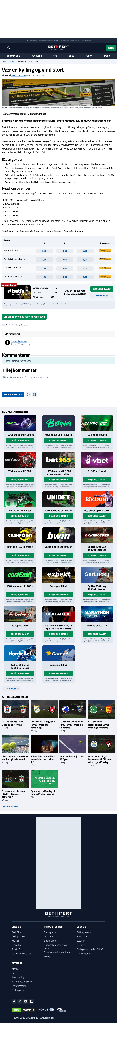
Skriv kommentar (13, 394)
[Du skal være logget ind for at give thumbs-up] (3, 325)
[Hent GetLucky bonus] (97, 575)
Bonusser (36, 55)
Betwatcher (82, 936)
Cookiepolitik (18, 990)
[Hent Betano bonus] (97, 499)
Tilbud (47, 956)
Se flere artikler (10, 806)
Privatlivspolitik (19, 986)
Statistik (81, 940)
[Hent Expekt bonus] (58, 575)
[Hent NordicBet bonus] (20, 653)
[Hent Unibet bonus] (58, 499)
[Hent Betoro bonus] (20, 460)
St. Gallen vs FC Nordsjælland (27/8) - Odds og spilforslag (99, 724)
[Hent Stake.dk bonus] (20, 499)
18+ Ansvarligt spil (45, 1018)
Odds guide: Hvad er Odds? (90, 949)
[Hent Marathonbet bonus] (97, 614)
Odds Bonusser (51, 936)
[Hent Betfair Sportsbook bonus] (17, 292)
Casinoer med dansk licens (57, 952)
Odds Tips (16, 932)
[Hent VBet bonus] (97, 460)
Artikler (12, 61)
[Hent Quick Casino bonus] (20, 423)
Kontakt (16, 969)
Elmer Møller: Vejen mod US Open (71, 758)
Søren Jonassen (18, 75)
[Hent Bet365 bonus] (58, 460)
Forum (89, 55)
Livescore (81, 945)
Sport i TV (16, 949)
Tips (55, 55)
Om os (15, 973)
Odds (71, 55)
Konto (111, 47)
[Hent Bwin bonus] (58, 535)
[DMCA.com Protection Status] (24, 1010)
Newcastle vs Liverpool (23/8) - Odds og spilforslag (13, 794)
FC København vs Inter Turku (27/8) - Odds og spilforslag (71, 724)
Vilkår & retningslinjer (22, 981)
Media (107, 55)
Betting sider (50, 932)
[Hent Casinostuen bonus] (97, 535)
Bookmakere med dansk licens (56, 946)
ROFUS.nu (53, 40)
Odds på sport (18, 936)
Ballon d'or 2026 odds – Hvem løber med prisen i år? (43, 759)
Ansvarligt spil (84, 953)
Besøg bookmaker (102, 288)
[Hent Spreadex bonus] (58, 614)
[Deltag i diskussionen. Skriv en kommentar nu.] (58, 382)
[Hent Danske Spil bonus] (58, 653)
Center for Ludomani (22, 953)
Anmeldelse (102, 295)
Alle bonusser (11, 688)
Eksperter (16, 945)
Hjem (4, 61)
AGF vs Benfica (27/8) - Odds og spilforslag (14, 723)
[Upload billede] (34, 394)
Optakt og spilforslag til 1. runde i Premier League (44, 792)
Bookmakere (13, 55)
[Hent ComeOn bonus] (20, 575)
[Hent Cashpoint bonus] (20, 535)
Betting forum (84, 932)
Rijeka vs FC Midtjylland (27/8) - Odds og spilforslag (43, 724)
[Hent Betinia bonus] (58, 423)
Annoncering (18, 977)
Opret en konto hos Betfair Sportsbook (24, 316)
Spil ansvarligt (34, 40)
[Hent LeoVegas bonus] (20, 614)
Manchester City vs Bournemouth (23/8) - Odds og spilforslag (99, 759)
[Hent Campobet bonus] (97, 423)
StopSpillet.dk (87, 40)
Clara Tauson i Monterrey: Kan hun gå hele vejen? (15, 758)
